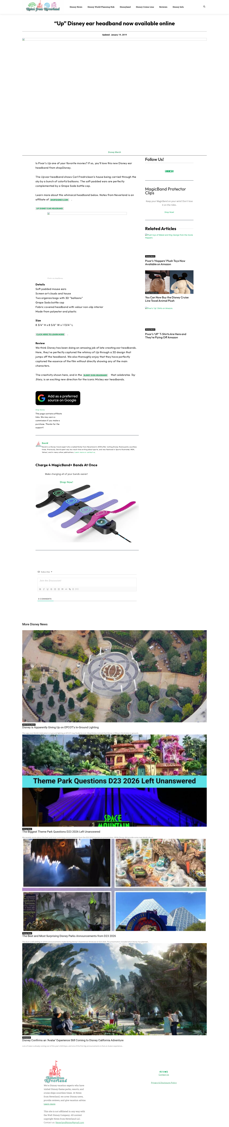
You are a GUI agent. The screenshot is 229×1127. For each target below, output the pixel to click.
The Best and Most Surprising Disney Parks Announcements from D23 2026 (69, 936)
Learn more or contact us (84, 452)
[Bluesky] (171, 171)
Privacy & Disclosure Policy (164, 1082)
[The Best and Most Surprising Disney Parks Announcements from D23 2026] (114, 885)
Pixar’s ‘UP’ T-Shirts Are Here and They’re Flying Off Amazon (165, 335)
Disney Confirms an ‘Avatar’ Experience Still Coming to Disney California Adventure (73, 1040)
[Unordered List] (59, 589)
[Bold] (40, 589)
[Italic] (44, 589)
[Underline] (47, 589)
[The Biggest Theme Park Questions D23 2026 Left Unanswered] (114, 781)
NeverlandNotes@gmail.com (70, 1122)
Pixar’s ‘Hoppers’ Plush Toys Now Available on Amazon (165, 262)
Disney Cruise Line (152, 293)
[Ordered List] (55, 589)
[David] (39, 447)
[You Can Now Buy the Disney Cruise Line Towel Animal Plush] (169, 282)
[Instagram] (167, 171)
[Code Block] (66, 589)
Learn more (49, 1104)
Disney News (27, 829)
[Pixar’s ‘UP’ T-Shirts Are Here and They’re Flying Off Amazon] (169, 319)
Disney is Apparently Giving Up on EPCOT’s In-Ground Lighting (60, 727)
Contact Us (164, 1074)
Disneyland (26, 1037)
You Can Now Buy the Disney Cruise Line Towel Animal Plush (167, 299)
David (45, 443)
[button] (204, 6)
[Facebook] (165, 171)
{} (73, 589)
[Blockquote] (62, 589)
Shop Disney (40, 410)
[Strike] (51, 589)
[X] (169, 171)
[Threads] (172, 171)
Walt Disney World (29, 725)
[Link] (70, 589)
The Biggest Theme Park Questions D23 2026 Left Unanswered (61, 831)
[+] (77, 589)
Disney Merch (114, 152)
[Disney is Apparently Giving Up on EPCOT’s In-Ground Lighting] (114, 676)
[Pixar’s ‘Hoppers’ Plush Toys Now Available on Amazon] (169, 245)
